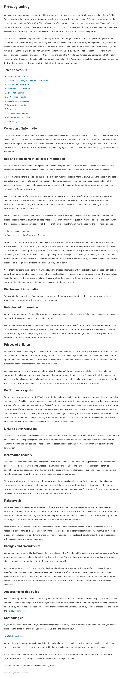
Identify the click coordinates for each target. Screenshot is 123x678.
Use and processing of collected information (27, 80)
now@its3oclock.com (14, 636)
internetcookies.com (64, 421)
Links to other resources (18, 101)
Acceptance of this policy (18, 117)
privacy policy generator (18, 611)
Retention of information (18, 89)
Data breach (12, 109)
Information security (16, 105)
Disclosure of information (19, 84)
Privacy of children (15, 93)
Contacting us (13, 121)
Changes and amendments (19, 113)
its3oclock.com (11, 23)
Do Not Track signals (16, 97)
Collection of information (18, 76)
